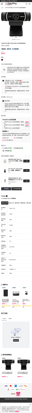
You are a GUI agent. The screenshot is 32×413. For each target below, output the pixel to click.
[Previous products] (25, 156)
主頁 (2, 7)
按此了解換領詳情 (10, 72)
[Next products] (29, 156)
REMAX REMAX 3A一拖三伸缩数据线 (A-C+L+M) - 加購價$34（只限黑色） (15, 179)
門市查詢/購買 (17, 188)
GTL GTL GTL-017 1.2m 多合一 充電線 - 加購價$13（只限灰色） (15, 169)
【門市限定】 (3, 1)
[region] (16, 408)
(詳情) (20, 83)
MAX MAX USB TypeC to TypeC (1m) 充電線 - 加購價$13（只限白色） (15, 160)
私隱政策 (17, 411)
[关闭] (30, 404)
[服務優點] (8, 131)
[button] (30, 367)
